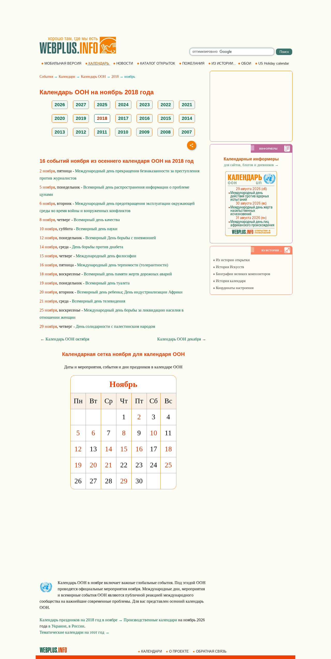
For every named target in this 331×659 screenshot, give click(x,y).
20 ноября (48, 292)
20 (93, 465)
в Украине (57, 626)
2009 (144, 132)
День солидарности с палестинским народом (115, 326)
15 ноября (48, 256)
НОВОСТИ (124, 63)
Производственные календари (150, 620)
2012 (81, 132)
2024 (123, 104)
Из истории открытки (232, 260)
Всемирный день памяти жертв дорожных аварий (128, 274)
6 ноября (47, 203)
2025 (102, 104)
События (46, 77)
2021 (187, 104)
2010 (123, 132)
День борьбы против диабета (97, 247)
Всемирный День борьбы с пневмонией (120, 238)
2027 (81, 104)
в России (76, 626)
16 (139, 449)
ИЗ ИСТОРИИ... (223, 63)
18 (168, 449)
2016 (144, 118)
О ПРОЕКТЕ (179, 651)
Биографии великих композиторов (242, 274)
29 (123, 481)
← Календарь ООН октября (64, 339)
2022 (166, 104)
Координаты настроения (234, 288)
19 (78, 465)
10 (153, 433)
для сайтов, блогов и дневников (251, 165)
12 (78, 449)
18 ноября (48, 274)
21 (108, 465)
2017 (123, 118)
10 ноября (48, 229)
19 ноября (48, 283)
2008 (165, 132)
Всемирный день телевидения (98, 301)
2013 (60, 132)
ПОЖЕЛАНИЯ (193, 63)
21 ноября (48, 301)
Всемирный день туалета (107, 283)
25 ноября (48, 310)
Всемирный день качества (97, 220)
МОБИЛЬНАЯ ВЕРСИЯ (62, 63)
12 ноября (48, 238)
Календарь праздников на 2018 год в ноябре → (81, 620)
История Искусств (229, 267)
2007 (187, 132)
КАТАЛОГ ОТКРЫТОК (157, 63)
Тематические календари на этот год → (74, 632)
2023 (144, 104)
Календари (67, 77)
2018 (115, 77)
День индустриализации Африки (153, 292)
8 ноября (47, 220)
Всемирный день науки (96, 229)
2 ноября (47, 171)
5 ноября (47, 187)
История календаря (230, 281)
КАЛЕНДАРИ (151, 651)
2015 (166, 118)
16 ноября (48, 265)
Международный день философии (106, 256)
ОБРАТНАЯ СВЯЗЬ (211, 651)
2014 (187, 118)
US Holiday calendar (273, 63)
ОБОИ (246, 63)
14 (108, 449)
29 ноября (48, 326)
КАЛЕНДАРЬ (98, 63)
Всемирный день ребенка (99, 292)
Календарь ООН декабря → (181, 339)
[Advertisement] (165, 18)
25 (168, 465)
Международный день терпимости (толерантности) (122, 265)
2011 (102, 132)
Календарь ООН (93, 77)
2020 (60, 118)
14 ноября (48, 247)
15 (123, 449)
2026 (60, 104)
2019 (81, 118)
